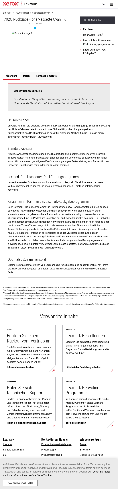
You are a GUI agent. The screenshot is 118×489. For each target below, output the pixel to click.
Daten (26, 75)
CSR (5, 454)
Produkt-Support (49, 449)
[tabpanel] (59, 181)
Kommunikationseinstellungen (56, 444)
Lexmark (8, 439)
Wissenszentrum (90, 439)
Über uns (7, 444)
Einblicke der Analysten (91, 454)
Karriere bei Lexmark (13, 449)
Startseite (40, 4)
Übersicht (11, 75)
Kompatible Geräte (46, 75)
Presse (83, 444)
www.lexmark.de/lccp (56, 296)
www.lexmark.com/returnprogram (100, 293)
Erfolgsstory (86, 449)
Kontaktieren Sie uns (54, 439)
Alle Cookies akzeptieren (20, 483)
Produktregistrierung (51, 454)
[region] (59, 474)
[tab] (11, 76)
